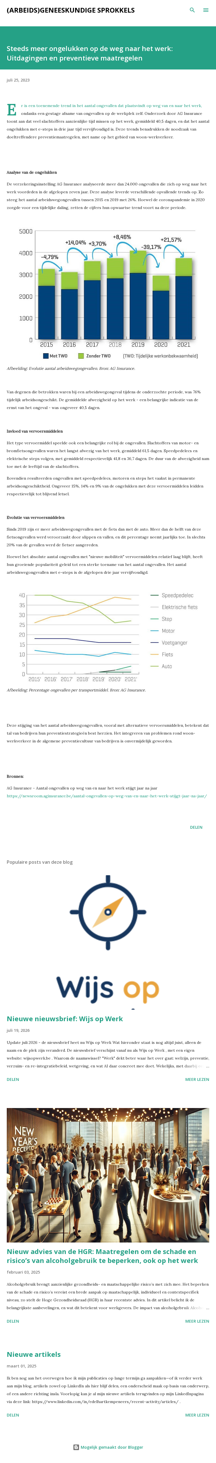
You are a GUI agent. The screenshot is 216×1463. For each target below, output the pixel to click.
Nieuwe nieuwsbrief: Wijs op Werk (65, 1018)
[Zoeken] (192, 10)
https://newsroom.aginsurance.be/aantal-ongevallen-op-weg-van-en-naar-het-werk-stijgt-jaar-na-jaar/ (107, 795)
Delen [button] (196, 827)
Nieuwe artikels (34, 1354)
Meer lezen (197, 1079)
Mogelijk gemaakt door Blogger (111, 1447)
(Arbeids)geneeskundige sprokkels (71, 10)
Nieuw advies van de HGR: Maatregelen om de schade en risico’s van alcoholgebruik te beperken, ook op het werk (102, 1256)
